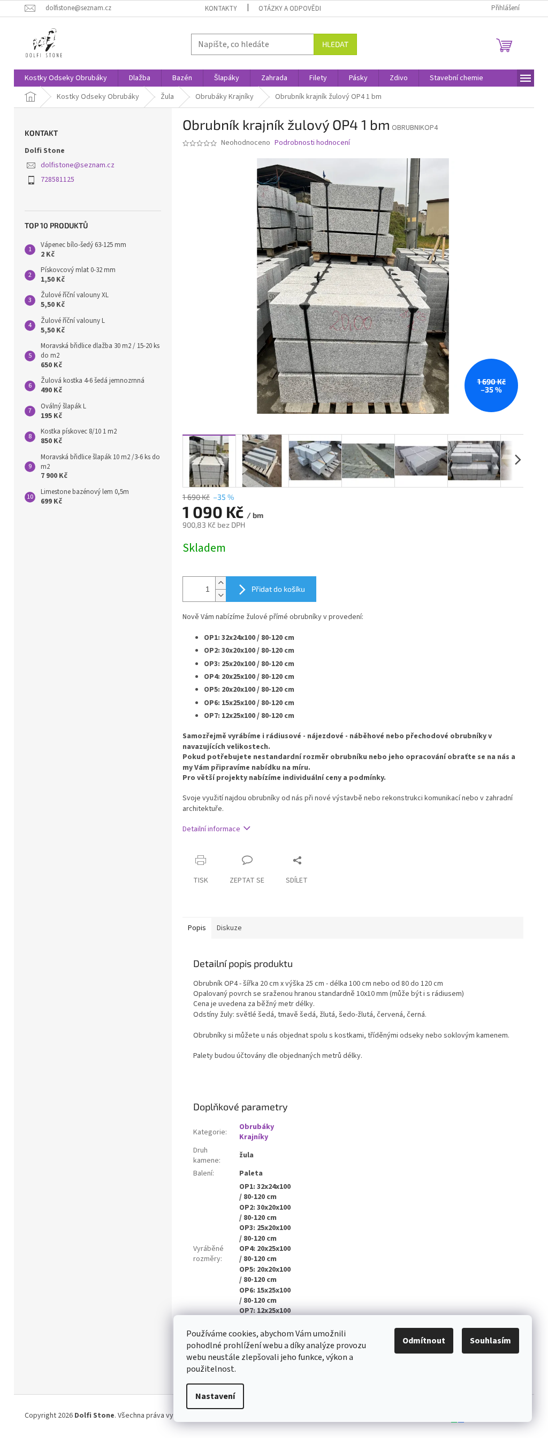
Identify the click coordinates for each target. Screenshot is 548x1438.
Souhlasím (490, 1341)
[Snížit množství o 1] (220, 595)
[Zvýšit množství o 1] (220, 583)
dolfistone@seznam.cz (78, 165)
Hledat (335, 44)
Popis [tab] (197, 928)
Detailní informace (211, 829)
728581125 (57, 179)
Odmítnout (423, 1341)
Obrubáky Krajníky (256, 1132)
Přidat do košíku (278, 588)
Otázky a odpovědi (289, 8)
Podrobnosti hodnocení (312, 143)
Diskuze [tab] (229, 928)
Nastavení (215, 1396)
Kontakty (221, 8)
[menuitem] (66, 78)
